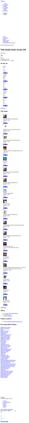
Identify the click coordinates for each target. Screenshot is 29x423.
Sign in (5, 14)
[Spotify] (6, 73)
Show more (3, 307)
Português (10, 315)
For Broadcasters (6, 402)
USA (5, 3)
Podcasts (5, 5)
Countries (5, 8)
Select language (4, 410)
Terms (4, 404)
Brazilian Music (14, 313)
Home (4, 36)
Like (2, 55)
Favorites (5, 13)
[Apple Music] (5, 73)
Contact (5, 400)
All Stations (5, 4)
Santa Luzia (5, 41)
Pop (7, 313)
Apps (4, 407)
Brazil (4, 39)
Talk (10, 313)
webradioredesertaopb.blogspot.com (14, 321)
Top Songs (5, 7)
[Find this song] (4, 71)
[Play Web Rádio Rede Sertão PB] (1, 54)
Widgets (5, 405)
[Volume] (1, 420)
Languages (5, 10)
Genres (4, 9)
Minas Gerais (6, 40)
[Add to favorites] (1, 419)
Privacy (4, 403)
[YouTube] (4, 73)
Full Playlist (3, 108)
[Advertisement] (14, 25)
